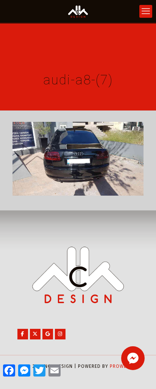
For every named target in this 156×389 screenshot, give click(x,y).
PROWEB (119, 366)
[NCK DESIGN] (78, 11)
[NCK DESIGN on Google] (47, 334)
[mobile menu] (145, 11)
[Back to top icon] (140, 373)
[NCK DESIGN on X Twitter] (35, 334)
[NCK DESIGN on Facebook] (22, 334)
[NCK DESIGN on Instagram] (60, 334)
